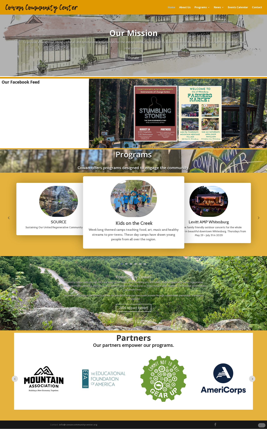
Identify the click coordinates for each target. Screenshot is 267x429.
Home (171, 7)
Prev (15, 379)
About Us (185, 7)
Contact (257, 7)
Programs (201, 7)
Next (258, 217)
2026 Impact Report (133, 308)
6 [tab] (145, 264)
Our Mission (133, 32)
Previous (8, 217)
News (217, 7)
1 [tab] (121, 264)
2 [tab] (126, 264)
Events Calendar (238, 7)
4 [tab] (135, 264)
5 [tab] (140, 264)
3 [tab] (131, 264)
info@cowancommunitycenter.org (78, 424)
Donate (133, 58)
